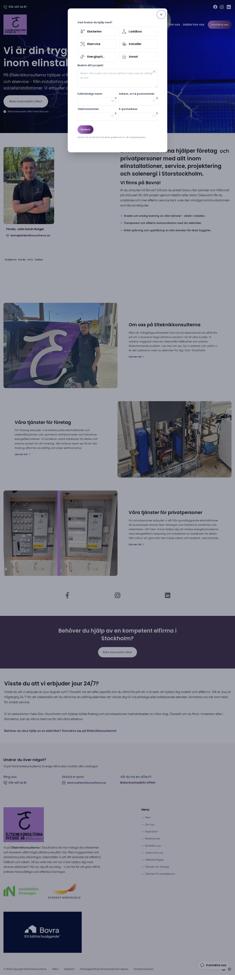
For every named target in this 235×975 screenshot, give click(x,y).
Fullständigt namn (89, 94)
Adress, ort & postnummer (137, 94)
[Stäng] (161, 14)
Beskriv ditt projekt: (90, 65)
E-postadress (128, 109)
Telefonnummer (88, 109)
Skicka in (85, 129)
